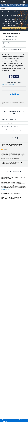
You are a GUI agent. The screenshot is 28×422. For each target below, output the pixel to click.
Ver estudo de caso (5, 189)
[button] (24, 2)
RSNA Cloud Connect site (7, 84)
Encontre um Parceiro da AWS (9, 11)
